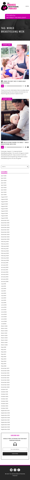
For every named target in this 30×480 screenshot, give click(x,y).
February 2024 (5, 255)
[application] (15, 86)
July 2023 (3, 295)
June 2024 (4, 316)
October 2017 (4, 389)
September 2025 (5, 429)
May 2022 (3, 356)
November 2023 (5, 382)
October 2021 (4, 398)
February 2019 (5, 244)
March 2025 (4, 342)
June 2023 (4, 314)
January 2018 (4, 262)
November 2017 (5, 368)
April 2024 (3, 190)
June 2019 (3, 307)
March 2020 (4, 330)
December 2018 (5, 222)
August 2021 (7, 44)
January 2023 (4, 274)
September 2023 (5, 424)
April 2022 (3, 185)
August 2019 (4, 201)
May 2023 (3, 359)
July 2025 (3, 300)
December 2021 (5, 229)
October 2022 (4, 401)
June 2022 (4, 312)
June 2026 (4, 321)
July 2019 (3, 286)
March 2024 (4, 340)
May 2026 (3, 366)
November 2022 (5, 380)
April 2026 (3, 194)
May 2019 (3, 349)
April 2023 (3, 187)
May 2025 (3, 363)
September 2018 (5, 413)
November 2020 (5, 375)
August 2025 (4, 215)
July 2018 (3, 283)
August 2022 (4, 208)
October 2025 (4, 408)
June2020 (3, 323)
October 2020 (4, 396)
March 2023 (4, 337)
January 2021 (4, 269)
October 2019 (4, 394)
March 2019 (4, 328)
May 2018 (3, 347)
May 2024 (3, 361)
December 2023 (5, 234)
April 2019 (3, 178)
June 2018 (3, 305)
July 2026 (3, 302)
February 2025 (5, 258)
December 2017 (5, 220)
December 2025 (5, 239)
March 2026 (4, 344)
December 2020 (5, 227)
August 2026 (4, 218)
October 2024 (4, 406)
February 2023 (5, 253)
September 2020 (5, 417)
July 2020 (3, 288)
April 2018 (3, 175)
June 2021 (3, 309)
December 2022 (5, 232)
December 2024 (5, 236)
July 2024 (3, 298)
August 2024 (4, 213)
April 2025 (3, 192)
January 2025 (4, 279)
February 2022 (5, 251)
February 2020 (5, 246)
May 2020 (3, 352)
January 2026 (4, 281)
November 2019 (5, 373)
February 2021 (5, 248)
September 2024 (5, 427)
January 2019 (4, 265)
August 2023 (4, 211)
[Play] (2, 86)
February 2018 (5, 241)
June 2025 (4, 319)
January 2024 (4, 276)
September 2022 (5, 422)
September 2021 (5, 420)
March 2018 (4, 326)
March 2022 (4, 335)
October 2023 (4, 403)
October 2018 (4, 391)
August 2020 (7, 99)
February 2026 (5, 260)
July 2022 (3, 293)
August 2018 (4, 199)
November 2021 (5, 377)
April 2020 (3, 180)
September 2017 (5, 410)
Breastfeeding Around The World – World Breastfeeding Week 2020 (15, 143)
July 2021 (3, 290)
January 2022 (4, 272)
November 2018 (5, 370)
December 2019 (5, 225)
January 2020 (4, 267)
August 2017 (4, 197)
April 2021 (3, 182)
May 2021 (3, 354)
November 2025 (5, 387)
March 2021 (4, 333)
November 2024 (5, 384)
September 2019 (5, 415)
